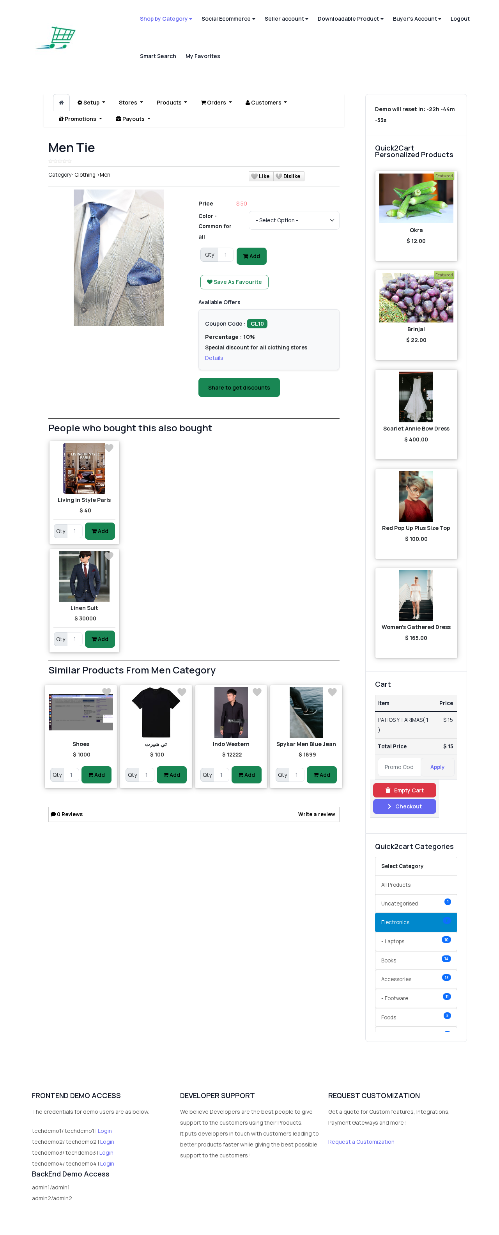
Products (170, 102)
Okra (416, 230)
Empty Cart (408, 790)
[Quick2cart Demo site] (55, 37)
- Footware (415, 998)
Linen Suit (84, 607)
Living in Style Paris (84, 499)
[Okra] (416, 198)
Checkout (408, 806)
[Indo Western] (231, 712)
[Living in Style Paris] (84, 468)
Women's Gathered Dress (416, 627)
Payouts (133, 118)
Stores (128, 102)
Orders (216, 102)
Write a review (316, 814)
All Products (396, 884)
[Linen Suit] (84, 576)
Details (214, 357)
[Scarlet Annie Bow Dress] (416, 397)
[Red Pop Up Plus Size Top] (416, 496)
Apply (437, 767)
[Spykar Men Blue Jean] (306, 712)
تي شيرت (156, 744)
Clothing (85, 174)
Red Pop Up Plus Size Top (416, 528)
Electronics (415, 922)
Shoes (81, 744)
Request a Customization (361, 1141)
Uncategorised (415, 903)
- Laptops (415, 941)
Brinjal (416, 329)
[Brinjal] (416, 297)
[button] (166, 18)
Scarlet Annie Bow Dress (416, 428)
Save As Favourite (237, 281)
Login (105, 1130)
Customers (266, 102)
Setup (91, 102)
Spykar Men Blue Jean (306, 744)
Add (254, 256)
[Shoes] (81, 712)
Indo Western (231, 744)
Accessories (415, 979)
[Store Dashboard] (61, 102)
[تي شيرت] (156, 712)
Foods (415, 1017)
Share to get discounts (239, 387)
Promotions (80, 118)
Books (415, 960)
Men (105, 174)
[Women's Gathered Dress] (416, 595)
